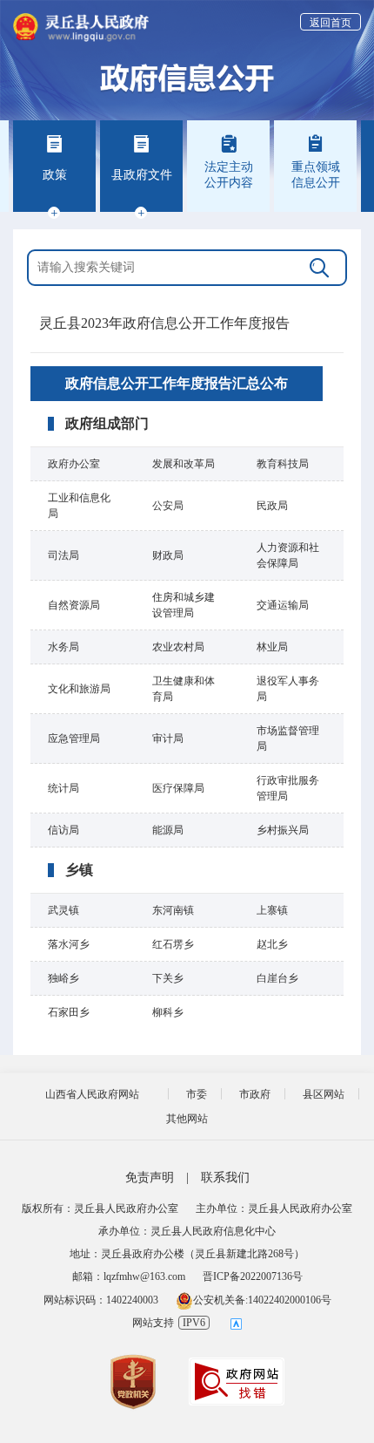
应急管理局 (74, 738)
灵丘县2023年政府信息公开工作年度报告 (164, 323)
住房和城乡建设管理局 (183, 605)
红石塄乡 (173, 944)
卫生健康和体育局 (183, 689)
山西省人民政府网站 (92, 1094)
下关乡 (168, 978)
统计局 (63, 788)
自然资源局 (74, 605)
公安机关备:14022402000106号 (262, 1300)
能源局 (168, 830)
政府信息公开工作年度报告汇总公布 (176, 383)
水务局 (63, 647)
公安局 (168, 506)
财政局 (168, 555)
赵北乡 (272, 944)
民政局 (272, 506)
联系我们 (225, 1177)
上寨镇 (272, 910)
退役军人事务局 (288, 689)
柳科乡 (168, 1012)
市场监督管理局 (288, 738)
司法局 (63, 555)
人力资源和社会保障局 (288, 555)
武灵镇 (63, 910)
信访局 (63, 830)
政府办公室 (74, 464)
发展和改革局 (183, 464)
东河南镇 (173, 910)
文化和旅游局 (79, 689)
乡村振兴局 (283, 830)
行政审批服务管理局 (288, 788)
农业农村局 (178, 647)
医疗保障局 (178, 788)
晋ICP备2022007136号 (253, 1276)
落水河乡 (69, 944)
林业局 (272, 647)
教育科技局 (283, 464)
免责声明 (149, 1177)
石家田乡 (69, 1012)
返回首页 (330, 23)
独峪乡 (63, 978)
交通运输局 (283, 605)
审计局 (168, 738)
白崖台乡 (277, 978)
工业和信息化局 (79, 506)
